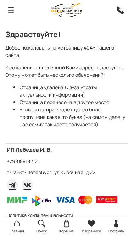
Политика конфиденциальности (40, 215)
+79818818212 (22, 161)
